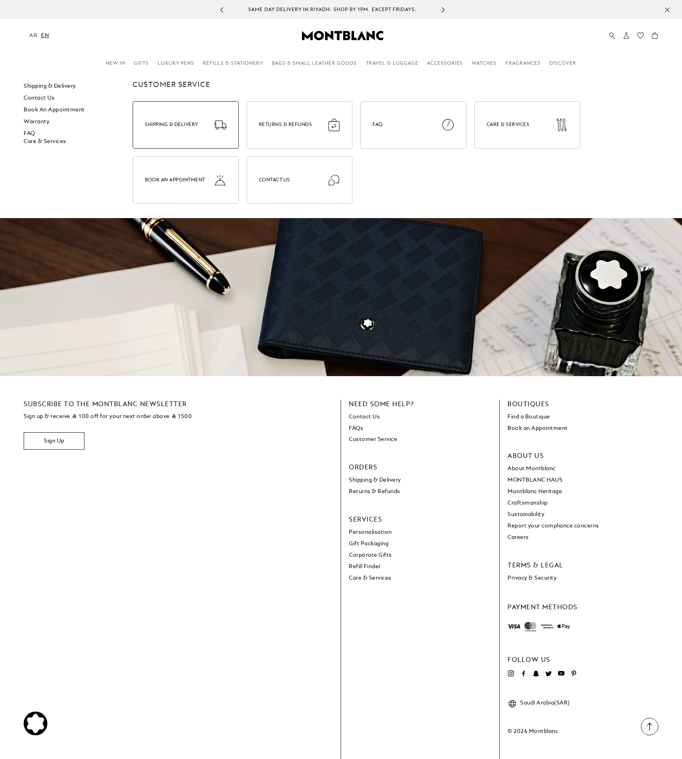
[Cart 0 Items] (654, 37)
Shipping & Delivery (50, 86)
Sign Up (54, 441)
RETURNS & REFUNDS (285, 124)
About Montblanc (532, 468)
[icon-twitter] (548, 673)
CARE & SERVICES (508, 124)
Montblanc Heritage (535, 491)
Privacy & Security (532, 578)
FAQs (356, 428)
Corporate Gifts (370, 555)
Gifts (141, 63)
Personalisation (370, 532)
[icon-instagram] (511, 673)
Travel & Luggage (392, 63)
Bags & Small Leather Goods (314, 63)
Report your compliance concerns (553, 526)
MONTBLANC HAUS (535, 480)
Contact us (39, 98)
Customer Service (373, 439)
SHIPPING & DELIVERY (172, 124)
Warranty (36, 121)
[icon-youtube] (561, 673)
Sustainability (526, 514)
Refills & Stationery (233, 63)
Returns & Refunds (374, 491)
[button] (626, 35)
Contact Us (364, 417)
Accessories (445, 63)
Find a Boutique (529, 417)
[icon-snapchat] (536, 673)
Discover (562, 63)
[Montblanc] (342, 35)
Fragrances (523, 63)
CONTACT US (274, 180)
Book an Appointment (54, 110)
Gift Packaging (368, 543)
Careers (518, 537)
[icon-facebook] (523, 673)
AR (33, 35)
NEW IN (115, 63)
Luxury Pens (176, 63)
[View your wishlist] (640, 37)
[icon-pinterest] (574, 673)
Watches (484, 63)
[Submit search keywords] (612, 36)
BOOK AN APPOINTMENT (175, 180)
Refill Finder (365, 566)
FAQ (29, 133)
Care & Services (45, 141)
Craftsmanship (528, 503)
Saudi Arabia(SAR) (545, 703)
